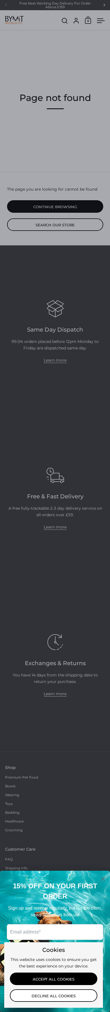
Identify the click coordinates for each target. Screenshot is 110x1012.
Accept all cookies (53, 979)
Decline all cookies (54, 996)
